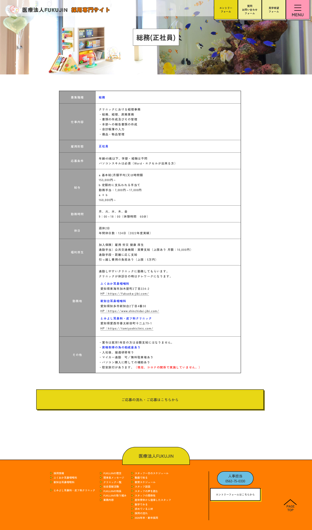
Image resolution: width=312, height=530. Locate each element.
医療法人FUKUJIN (156, 456)
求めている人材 (144, 509)
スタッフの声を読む (146, 491)
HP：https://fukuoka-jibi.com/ (124, 293)
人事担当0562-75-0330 (235, 478)
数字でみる (141, 504)
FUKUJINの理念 (112, 473)
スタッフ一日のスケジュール (152, 473)
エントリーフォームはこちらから (235, 494)
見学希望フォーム (274, 9)
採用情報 (59, 473)
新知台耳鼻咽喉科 (64, 482)
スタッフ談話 (142, 486)
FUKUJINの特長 (112, 491)
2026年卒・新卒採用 (146, 518)
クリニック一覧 (112, 482)
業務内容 (108, 500)
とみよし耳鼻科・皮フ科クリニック (74, 490)
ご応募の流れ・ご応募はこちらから (150, 399)
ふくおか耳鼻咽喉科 (65, 477)
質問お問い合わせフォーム (250, 9)
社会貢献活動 (111, 486)
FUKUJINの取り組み (115, 495)
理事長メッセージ (113, 477)
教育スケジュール (145, 482)
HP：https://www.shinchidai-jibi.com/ (129, 311)
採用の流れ (141, 513)
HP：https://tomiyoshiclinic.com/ (126, 328)
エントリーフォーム (225, 9)
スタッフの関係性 (145, 495)
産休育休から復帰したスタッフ (153, 500)
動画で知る (141, 477)
